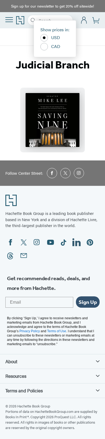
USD (55, 37)
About (11, 361)
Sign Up (88, 302)
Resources (15, 376)
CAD (55, 46)
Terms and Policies (24, 390)
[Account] (84, 20)
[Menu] (9, 19)
